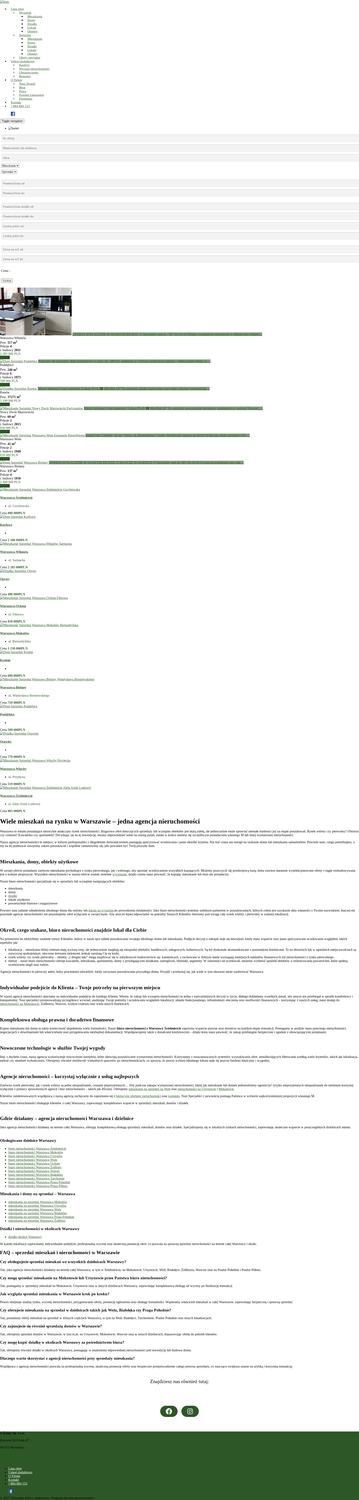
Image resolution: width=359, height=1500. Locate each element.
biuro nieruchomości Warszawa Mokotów (35, 1152)
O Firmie (14, 1476)
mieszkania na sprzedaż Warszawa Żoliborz (36, 1220)
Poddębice (7, 714)
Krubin (5, 660)
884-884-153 (8, 1454)
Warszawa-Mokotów (14, 633)
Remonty (25, 76)
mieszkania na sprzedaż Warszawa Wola (34, 1209)
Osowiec (6, 741)
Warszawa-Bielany (13, 687)
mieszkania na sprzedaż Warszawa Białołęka (37, 1213)
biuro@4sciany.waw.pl (15, 1461)
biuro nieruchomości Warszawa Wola (32, 1160)
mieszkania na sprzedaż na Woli (149, 1089)
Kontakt (13, 1480)
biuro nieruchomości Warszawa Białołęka (35, 1174)
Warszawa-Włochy (13, 769)
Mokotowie (226, 1089)
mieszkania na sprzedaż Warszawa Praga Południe (41, 1217)
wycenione (119, 874)
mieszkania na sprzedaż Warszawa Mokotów (37, 1202)
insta (14, 111)
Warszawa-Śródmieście (16, 497)
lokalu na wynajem (101, 910)
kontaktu (174, 1096)
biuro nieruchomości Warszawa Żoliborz (34, 1167)
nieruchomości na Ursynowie (197, 1089)
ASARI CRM (105, 1498)
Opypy (5, 579)
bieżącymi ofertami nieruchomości (138, 1096)
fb (14, 114)
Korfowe (6, 525)
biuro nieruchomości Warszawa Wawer (34, 1171)
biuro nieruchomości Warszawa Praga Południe (39, 1182)
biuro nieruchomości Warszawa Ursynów (35, 1156)
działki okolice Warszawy (25, 1237)
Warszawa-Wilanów (14, 552)
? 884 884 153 (20, 106)
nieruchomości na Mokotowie (19, 1004)
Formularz (25, 98)
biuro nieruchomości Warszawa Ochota (34, 1163)
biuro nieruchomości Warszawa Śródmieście (37, 1148)
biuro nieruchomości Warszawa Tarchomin (36, 1178)
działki (12, 896)
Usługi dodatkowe (20, 1472)
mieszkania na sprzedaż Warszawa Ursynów (37, 1205)
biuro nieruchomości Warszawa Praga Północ (38, 1186)
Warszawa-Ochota (13, 606)
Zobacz (5, 357)
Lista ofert (15, 1468)
